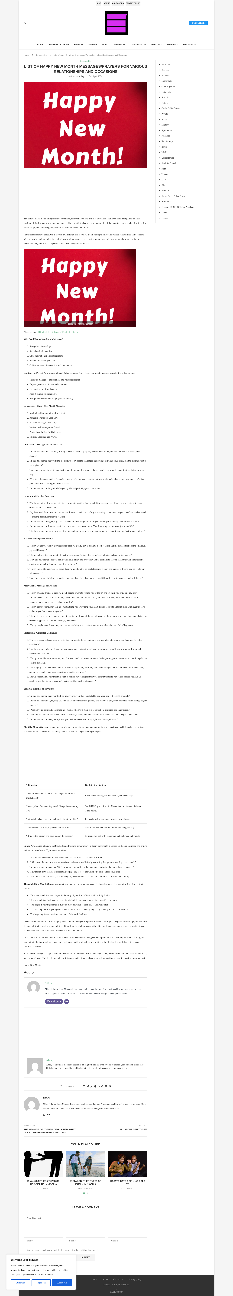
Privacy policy (133, 3)
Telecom (155, 44)
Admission (119, 44)
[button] (28, 1172)
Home (98, 3)
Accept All (62, 1283)
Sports (164, 119)
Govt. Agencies (168, 86)
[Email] (66, 1001)
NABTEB (166, 64)
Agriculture (167, 130)
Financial (188, 44)
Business (165, 70)
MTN (164, 180)
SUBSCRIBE (198, 23)
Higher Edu (167, 81)
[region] (41, 1272)
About (107, 3)
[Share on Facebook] (88, 1086)
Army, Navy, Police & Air (173, 196)
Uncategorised (168, 158)
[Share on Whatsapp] (102, 1086)
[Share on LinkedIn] (99, 1086)
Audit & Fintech (169, 163)
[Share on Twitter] (91, 1086)
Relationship (41, 55)
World (105, 44)
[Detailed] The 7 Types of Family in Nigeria (58, 332)
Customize (20, 1283)
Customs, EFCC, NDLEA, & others (178, 207)
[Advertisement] (85, 194)
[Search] (25, 23)
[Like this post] (84, 1086)
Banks (164, 147)
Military (171, 44)
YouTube (78, 44)
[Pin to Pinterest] (95, 1086)
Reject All (41, 1283)
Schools (165, 97)
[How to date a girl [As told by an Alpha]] (127, 1164)
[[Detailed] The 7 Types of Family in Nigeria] (85, 1164)
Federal (165, 103)
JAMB (164, 213)
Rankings (166, 75)
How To (165, 190)
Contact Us (118, 3)
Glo (163, 185)
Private (165, 114)
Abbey (81, 76)
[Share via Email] (110, 1086)
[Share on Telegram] (106, 1086)
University (137, 44)
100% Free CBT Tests (58, 44)
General (92, 44)
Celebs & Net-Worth (171, 108)
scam (164, 169)
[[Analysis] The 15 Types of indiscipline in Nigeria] (43, 1164)
